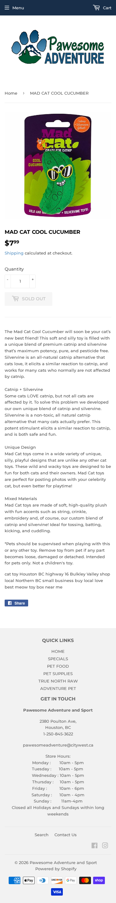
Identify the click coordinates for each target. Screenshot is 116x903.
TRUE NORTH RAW (58, 680)
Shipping (14, 252)
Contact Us (65, 834)
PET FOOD (58, 666)
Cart (106, 7)
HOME (58, 651)
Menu (18, 7)
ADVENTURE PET (58, 688)
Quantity (14, 269)
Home (11, 93)
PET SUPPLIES (58, 673)
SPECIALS (58, 658)
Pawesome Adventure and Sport (63, 862)
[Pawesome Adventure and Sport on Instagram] (105, 846)
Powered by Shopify (55, 868)
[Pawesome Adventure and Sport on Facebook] (94, 846)
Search (42, 834)
